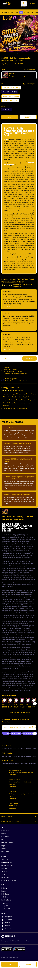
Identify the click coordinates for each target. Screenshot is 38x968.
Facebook (8, 920)
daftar (3, 849)
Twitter (7, 923)
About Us (4, 859)
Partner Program (7, 865)
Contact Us (5, 906)
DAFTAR (28, 964)
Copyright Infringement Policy (11, 821)
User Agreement (6, 941)
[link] (6, 733)
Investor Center (6, 862)
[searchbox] (19, 727)
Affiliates (4, 868)
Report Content (6, 816)
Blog (2, 840)
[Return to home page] (11, 4)
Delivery (4, 888)
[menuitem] (4, 12)
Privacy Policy (16, 941)
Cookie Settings (6, 909)
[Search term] (24, 4)
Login (3, 846)
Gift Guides (5, 831)
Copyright (4, 903)
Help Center (5, 894)
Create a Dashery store (9, 880)
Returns (3, 891)
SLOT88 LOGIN (15, 12)
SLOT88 (4, 12)
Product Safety (6, 900)
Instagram (8, 917)
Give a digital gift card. (21, 373)
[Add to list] (4, 700)
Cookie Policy (26, 941)
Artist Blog (5, 877)
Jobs (3, 874)
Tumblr (7, 926)
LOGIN (10, 964)
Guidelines (4, 897)
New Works (5, 837)
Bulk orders (5, 852)
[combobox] (24, 3)
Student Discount (7, 843)
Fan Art (3, 834)
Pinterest (8, 929)
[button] (28, 703)
